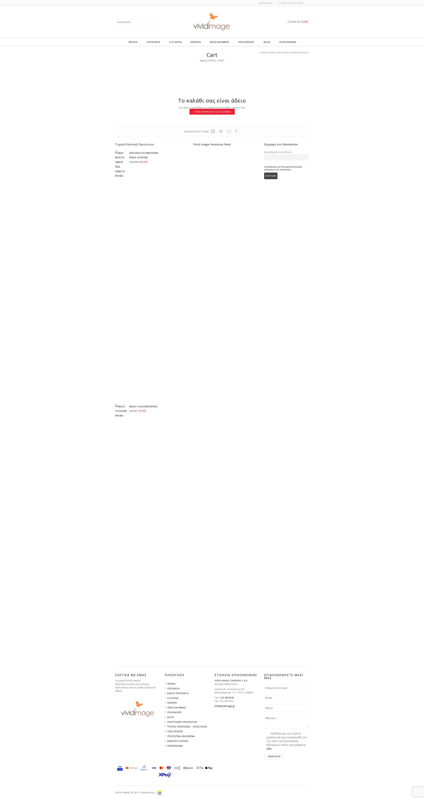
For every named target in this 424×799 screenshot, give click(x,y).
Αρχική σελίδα (208, 60)
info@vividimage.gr (224, 706)
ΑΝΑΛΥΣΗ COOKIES (177, 741)
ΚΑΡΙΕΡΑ (195, 42)
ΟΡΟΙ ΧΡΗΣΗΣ (175, 731)
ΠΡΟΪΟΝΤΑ (153, 42)
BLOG (267, 42)
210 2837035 (227, 697)
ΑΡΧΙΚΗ (133, 42)
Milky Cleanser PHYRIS (143, 406)
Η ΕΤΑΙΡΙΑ (175, 42)
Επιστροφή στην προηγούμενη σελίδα (285, 53)
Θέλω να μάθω (219, 42)
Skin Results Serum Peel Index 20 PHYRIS (144, 155)
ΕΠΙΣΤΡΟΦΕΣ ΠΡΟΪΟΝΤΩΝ (182, 721)
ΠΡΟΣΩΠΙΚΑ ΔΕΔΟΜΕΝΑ (181, 736)
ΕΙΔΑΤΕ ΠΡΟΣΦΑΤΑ (177, 693)
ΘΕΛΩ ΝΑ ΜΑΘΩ (176, 707)
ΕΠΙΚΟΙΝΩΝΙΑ (287, 42)
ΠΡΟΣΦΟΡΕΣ (246, 42)
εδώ (269, 748)
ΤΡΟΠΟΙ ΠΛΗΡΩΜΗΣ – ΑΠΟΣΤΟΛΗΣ (187, 726)
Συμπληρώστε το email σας (277, 152)
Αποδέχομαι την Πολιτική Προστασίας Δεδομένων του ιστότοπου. (283, 168)
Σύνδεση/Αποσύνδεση (291, 2)
